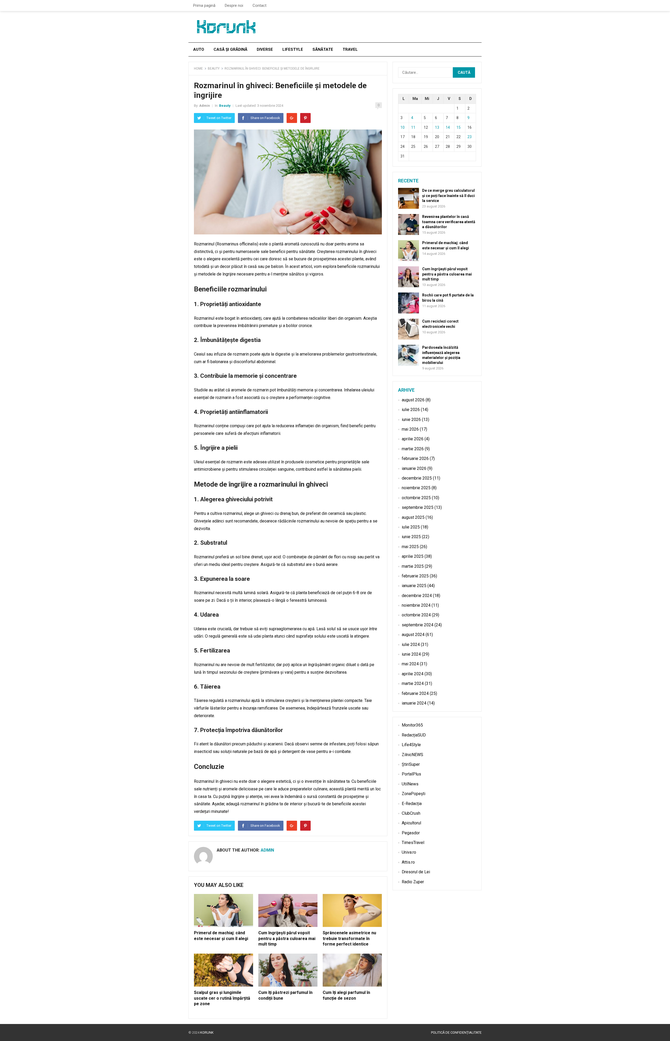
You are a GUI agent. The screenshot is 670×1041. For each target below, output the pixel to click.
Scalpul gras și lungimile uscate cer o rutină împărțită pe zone (222, 998)
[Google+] (292, 118)
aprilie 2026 (412, 438)
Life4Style (411, 744)
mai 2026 (410, 429)
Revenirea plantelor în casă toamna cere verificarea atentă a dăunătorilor (448, 222)
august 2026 (413, 399)
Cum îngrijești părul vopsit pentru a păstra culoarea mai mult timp (286, 938)
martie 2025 (413, 566)
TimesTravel (413, 842)
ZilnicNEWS (412, 754)
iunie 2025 (411, 536)
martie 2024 (413, 683)
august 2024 (413, 634)
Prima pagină (204, 5)
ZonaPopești (413, 793)
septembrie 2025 (417, 507)
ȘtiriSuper (411, 764)
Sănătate (322, 49)
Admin (204, 106)
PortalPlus (411, 774)
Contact (259, 5)
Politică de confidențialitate (456, 1032)
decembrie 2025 (417, 478)
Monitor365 (412, 725)
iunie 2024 (411, 654)
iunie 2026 (411, 419)
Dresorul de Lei (416, 871)
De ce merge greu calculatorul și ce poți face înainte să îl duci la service (448, 195)
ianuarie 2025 (414, 585)
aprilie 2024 (412, 673)
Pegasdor (411, 832)
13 (437, 127)
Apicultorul (411, 822)
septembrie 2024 (417, 624)
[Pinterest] (305, 118)
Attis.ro (408, 862)
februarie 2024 (415, 693)
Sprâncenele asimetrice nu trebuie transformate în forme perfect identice (349, 938)
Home (198, 68)
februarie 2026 (415, 458)
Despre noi (234, 5)
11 (413, 127)
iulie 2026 (411, 409)
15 (458, 127)
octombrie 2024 (416, 614)
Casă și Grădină (230, 49)
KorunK (207, 1032)
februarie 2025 (415, 575)
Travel (350, 49)
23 (469, 137)
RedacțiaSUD (414, 735)
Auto (198, 49)
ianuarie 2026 (414, 468)
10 (402, 127)
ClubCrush (411, 813)
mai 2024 (410, 663)
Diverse (265, 49)
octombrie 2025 (416, 497)
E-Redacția (412, 803)
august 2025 (413, 517)
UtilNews (410, 783)
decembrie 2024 (417, 595)
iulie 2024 (411, 644)
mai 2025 (410, 546)
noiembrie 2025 (416, 487)
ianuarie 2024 (414, 703)
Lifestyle (292, 49)
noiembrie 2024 (416, 605)
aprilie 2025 (412, 556)
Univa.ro (409, 852)
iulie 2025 (411, 527)
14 (448, 127)
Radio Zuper (413, 881)
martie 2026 (413, 448)
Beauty (214, 68)
